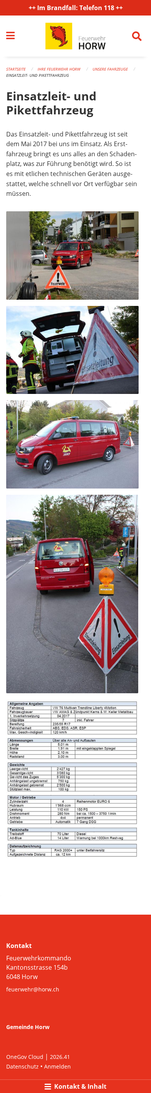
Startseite (16, 69)
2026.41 (60, 1056)
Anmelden (57, 1066)
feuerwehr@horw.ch (32, 989)
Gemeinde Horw (28, 1027)
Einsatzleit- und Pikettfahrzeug (37, 75)
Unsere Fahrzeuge (110, 69)
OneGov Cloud (24, 1056)
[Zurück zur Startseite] (75, 36)
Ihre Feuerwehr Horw (59, 69)
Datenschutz (22, 1066)
